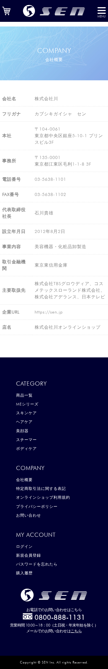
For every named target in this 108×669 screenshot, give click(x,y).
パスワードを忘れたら (37, 564)
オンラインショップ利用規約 (43, 497)
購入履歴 (24, 573)
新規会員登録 (28, 555)
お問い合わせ (28, 515)
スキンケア (26, 413)
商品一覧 (24, 395)
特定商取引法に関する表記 (41, 488)
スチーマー (26, 439)
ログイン (24, 546)
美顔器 (22, 431)
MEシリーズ (27, 404)
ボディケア (26, 448)
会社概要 (24, 479)
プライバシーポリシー (37, 506)
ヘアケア (24, 422)
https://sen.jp (49, 312)
